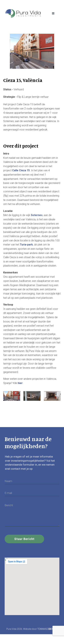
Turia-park (26, 244)
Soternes (37, 215)
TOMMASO (47, 629)
